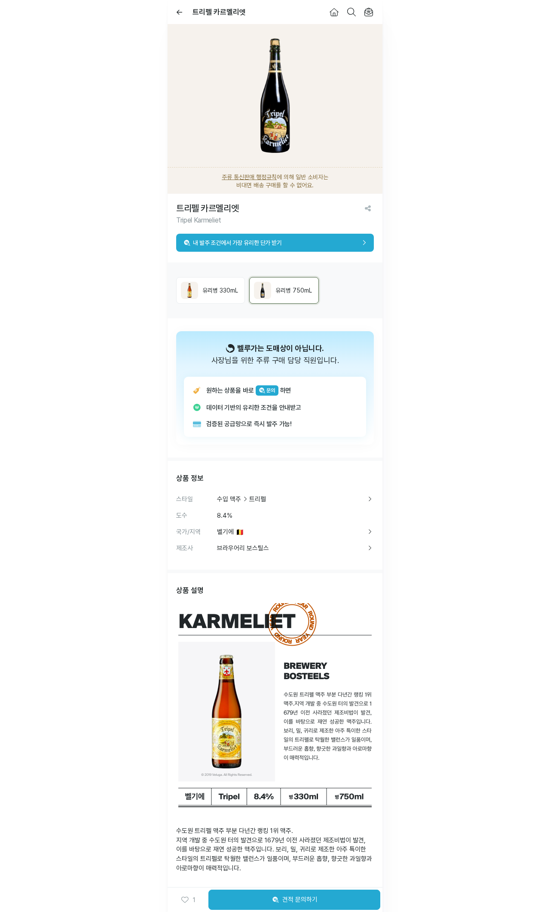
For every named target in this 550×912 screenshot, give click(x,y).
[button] (188, 900)
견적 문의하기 (300, 899)
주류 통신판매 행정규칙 (249, 177)
